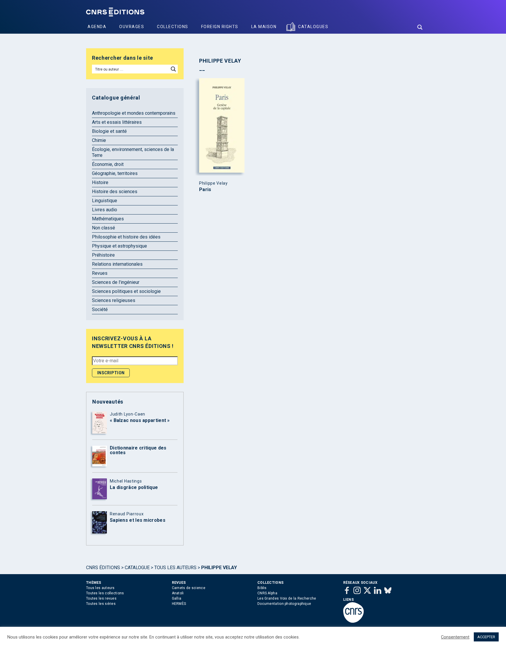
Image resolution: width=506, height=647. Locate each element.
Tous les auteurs (175, 567)
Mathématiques (108, 219)
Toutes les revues (101, 598)
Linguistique (104, 200)
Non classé (103, 228)
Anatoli (178, 593)
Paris (205, 189)
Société (100, 309)
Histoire (100, 182)
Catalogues (313, 26)
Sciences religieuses (113, 300)
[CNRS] (353, 621)
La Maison (264, 26)
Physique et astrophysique (119, 246)
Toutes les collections (105, 593)
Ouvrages (131, 26)
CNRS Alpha (267, 593)
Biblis (262, 588)
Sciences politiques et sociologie (126, 291)
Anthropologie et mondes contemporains (133, 113)
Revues (99, 273)
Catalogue (137, 567)
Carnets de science (188, 588)
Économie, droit (108, 164)
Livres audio (104, 209)
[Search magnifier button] (420, 27)
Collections (172, 26)
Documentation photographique (284, 604)
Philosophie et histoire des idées (126, 237)
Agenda (97, 26)
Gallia (177, 598)
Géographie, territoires (115, 173)
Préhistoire (103, 255)
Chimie (99, 140)
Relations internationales (117, 264)
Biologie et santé (109, 131)
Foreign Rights (219, 26)
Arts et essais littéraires (117, 122)
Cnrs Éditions (103, 567)
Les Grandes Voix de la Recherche (286, 598)
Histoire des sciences (114, 191)
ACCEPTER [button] (486, 637)
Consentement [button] (455, 637)
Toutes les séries (101, 604)
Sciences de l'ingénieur (115, 282)
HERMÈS (179, 604)
